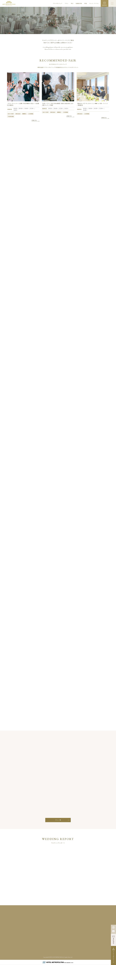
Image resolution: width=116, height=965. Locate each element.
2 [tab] (55, 814)
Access (70, 931)
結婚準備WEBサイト (89, 948)
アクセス (60, 921)
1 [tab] (53, 814)
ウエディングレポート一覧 (58, 895)
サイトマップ (54, 924)
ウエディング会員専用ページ (74, 948)
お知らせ (53, 921)
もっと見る (58, 716)
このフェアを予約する (66, 292)
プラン (66, 3)
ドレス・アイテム (94, 3)
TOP (52, 915)
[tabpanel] (58, 780)
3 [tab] (58, 814)
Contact (93, 931)
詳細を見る (92, 243)
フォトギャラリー (69, 918)
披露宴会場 (79, 3)
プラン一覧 (58, 820)
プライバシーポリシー (95, 921)
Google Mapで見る (23, 931)
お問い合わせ (83, 921)
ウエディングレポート (56, 918)
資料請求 (113, 941)
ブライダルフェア (57, 3)
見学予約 (75, 921)
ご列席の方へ (91, 918)
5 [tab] (63, 814)
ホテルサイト (80, 952)
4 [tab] (60, 814)
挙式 (72, 3)
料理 (85, 3)
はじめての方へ (81, 918)
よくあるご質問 (101, 918)
